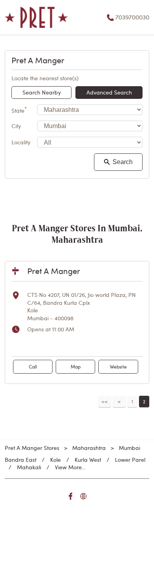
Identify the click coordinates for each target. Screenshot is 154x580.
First (104, 401)
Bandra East (20, 459)
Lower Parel (130, 459)
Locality (20, 142)
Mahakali (29, 467)
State (19, 109)
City (16, 126)
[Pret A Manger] (36, 17)
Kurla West (88, 459)
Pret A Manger (53, 270)
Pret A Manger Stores (33, 448)
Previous (119, 401)
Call (33, 366)
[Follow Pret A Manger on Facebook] (70, 497)
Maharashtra (89, 448)
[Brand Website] (83, 497)
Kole (55, 459)
